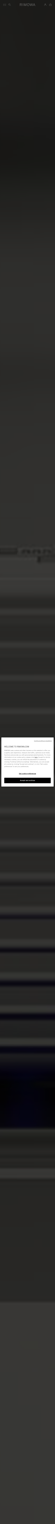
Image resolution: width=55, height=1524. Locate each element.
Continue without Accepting (43, 741)
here (36, 757)
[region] (27, 762)
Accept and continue (27, 780)
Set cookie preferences (27, 774)
